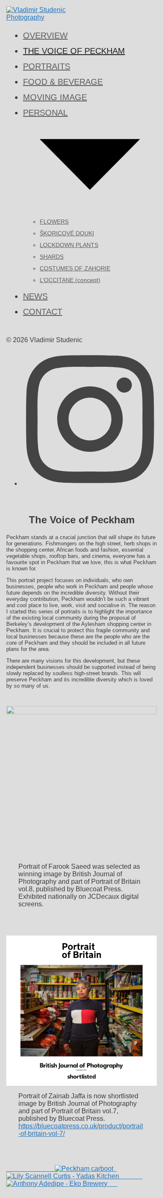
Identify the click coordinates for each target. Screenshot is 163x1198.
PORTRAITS (46, 66)
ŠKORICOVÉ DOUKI (67, 233)
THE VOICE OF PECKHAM (74, 50)
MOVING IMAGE (55, 97)
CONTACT (42, 311)
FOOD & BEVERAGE (63, 81)
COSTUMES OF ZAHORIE (75, 268)
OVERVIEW (45, 35)
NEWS (35, 296)
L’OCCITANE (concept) (70, 280)
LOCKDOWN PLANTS (69, 245)
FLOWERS (54, 221)
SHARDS (52, 256)
